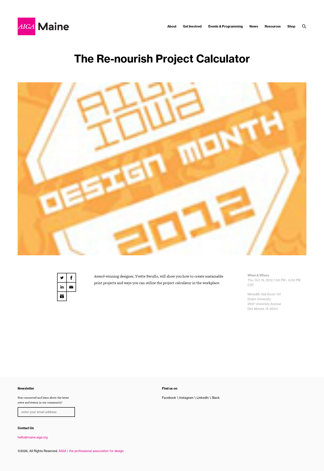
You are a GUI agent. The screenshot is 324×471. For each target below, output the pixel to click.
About (171, 26)
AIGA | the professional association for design (91, 451)
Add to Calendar (62, 295)
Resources (273, 26)
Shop (291, 26)
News (254, 26)
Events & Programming (225, 26)
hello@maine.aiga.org (33, 437)
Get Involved (192, 26)
